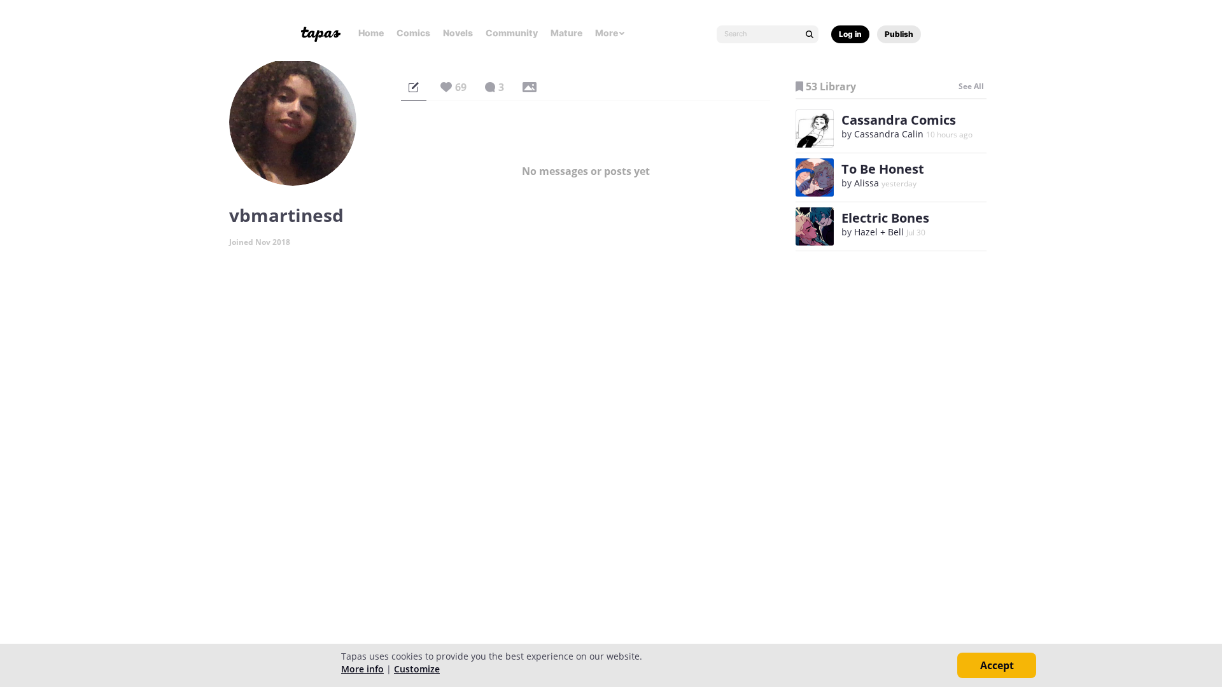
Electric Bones (885, 217)
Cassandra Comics (898, 119)
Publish (899, 34)
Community (512, 32)
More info (362, 669)
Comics (413, 32)
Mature (566, 32)
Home (371, 32)
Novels (458, 32)
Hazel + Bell (879, 232)
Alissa (866, 183)
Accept (997, 665)
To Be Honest (882, 168)
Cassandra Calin (889, 134)
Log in (850, 34)
